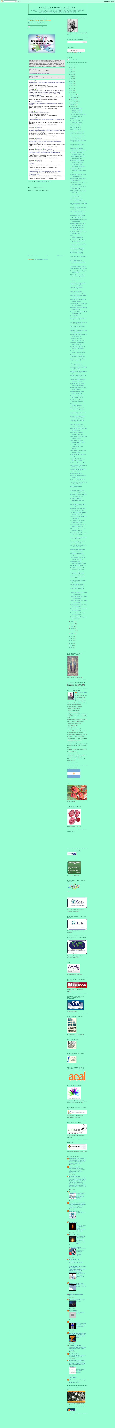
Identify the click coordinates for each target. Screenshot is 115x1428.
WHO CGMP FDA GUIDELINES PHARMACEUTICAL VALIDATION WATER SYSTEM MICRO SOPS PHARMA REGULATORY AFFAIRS (77, 1269)
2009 (70, 648)
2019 (70, 83)
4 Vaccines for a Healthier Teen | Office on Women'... (78, 187)
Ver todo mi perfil (73, 763)
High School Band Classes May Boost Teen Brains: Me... (78, 509)
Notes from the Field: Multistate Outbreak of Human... (78, 141)
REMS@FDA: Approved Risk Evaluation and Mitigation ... (78, 275)
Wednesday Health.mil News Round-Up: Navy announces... (78, 491)
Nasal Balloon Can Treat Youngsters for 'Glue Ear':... (77, 339)
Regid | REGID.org (74, 315)
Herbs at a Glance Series (76, 473)
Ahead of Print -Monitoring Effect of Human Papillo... (78, 437)
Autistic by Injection (74, 1322)
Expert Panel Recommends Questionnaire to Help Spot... (78, 355)
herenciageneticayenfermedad (76, 1203)
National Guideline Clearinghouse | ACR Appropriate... (78, 593)
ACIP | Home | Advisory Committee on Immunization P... (78, 170)
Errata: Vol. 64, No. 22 (75, 127)
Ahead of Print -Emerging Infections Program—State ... (77, 441)
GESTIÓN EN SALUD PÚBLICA (77, 1159)
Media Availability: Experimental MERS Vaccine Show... (78, 466)
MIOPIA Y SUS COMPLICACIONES (81, 1285)
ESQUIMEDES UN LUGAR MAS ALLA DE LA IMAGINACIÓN (77, 1333)
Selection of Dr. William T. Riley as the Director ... (78, 245)
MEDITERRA (72, 1377)
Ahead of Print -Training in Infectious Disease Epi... (76, 433)
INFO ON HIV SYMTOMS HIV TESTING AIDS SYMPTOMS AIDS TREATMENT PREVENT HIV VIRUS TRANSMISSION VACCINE (77, 1363)
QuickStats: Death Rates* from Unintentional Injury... (77, 121)
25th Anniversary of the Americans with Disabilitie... (77, 165)
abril (72, 626)
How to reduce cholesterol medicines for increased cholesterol (80, 1370)
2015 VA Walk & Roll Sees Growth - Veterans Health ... (77, 253)
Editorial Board (32, 73)
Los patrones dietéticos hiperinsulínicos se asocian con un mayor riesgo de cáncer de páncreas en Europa (77, 1206)
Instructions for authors (41, 73)
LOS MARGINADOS (74, 1176)
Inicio (47, 256)
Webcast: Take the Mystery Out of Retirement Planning (78, 483)
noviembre (73, 97)
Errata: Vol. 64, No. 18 (75, 129)
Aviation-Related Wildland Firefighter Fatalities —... (77, 153)
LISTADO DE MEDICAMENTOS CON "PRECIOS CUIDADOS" (77, 1356)
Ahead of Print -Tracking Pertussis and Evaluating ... (78, 429)
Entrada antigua (61, 256)
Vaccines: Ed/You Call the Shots (78, 266)
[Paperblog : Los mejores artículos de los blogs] (71, 855)
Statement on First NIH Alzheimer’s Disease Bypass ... (78, 562)
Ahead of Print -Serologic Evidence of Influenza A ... (77, 288)
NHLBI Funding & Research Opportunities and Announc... (78, 568)
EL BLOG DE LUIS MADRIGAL (74, 1260)
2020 (70, 81)
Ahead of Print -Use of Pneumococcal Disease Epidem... (76, 446)
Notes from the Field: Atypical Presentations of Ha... (77, 137)
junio (72, 621)
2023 (70, 74)
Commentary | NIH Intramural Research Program (77, 577)
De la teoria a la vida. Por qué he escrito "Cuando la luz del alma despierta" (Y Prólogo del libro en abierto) (80, 1239)
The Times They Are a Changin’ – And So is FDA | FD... (78, 546)
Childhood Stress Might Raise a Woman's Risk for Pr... (78, 359)
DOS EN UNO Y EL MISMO (76, 1262)
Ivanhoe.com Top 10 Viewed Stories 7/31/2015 (77, 196)
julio (72, 106)
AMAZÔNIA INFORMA (75, 1345)
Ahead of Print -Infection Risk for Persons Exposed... (78, 296)
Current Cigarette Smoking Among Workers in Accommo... (78, 149)
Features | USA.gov (75, 118)
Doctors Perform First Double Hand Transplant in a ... (77, 392)
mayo (72, 624)
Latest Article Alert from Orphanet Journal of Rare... (78, 271)
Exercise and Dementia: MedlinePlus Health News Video (77, 500)
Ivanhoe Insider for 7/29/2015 (77, 480)
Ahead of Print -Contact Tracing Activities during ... (78, 300)
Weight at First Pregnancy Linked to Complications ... (78, 388)
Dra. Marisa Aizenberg (75, 1247)
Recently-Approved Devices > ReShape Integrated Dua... (77, 417)
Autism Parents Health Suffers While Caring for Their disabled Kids (81, 1325)
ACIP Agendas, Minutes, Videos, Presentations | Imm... (78, 175)
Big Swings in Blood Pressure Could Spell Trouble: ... (77, 364)
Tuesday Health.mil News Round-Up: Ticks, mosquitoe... (78, 581)
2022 (70, 76)
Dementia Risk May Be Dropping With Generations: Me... (78, 495)
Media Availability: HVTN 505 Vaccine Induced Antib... (77, 212)
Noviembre (71, 1296)
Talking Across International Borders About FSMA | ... (77, 236)
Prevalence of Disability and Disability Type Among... (77, 161)
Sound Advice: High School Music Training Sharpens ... (77, 573)
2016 (70, 90)
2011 (70, 643)
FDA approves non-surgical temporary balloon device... (77, 554)
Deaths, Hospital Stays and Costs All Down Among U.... (78, 376)
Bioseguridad (72, 1192)
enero (72, 633)
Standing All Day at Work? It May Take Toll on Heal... (78, 368)
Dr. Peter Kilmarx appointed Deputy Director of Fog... (77, 249)
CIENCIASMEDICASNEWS (57, 7)
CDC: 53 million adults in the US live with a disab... (78, 208)
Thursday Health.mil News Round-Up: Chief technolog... (78, 304)
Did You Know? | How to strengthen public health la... (77, 200)
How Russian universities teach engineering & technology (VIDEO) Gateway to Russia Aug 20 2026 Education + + (77, 1170)
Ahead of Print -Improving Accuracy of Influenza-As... (77, 425)
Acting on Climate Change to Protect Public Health (77, 459)
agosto (72, 104)
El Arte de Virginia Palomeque (77, 1299)
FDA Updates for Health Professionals (76, 487)
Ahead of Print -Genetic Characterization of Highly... (77, 292)
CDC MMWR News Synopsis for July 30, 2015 (78, 191)
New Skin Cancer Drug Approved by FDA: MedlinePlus (78, 513)
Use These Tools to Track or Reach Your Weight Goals (78, 312)
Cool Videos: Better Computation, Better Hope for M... (78, 232)
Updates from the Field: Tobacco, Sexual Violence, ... (78, 179)
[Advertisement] (41, 242)
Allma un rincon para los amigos (77, 1380)
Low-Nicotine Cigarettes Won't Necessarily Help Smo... (77, 542)
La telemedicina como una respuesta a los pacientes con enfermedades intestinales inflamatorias (81, 1252)
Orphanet (40, 77)
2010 (70, 645)
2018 (70, 86)
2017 (70, 88)
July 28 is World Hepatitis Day (77, 565)
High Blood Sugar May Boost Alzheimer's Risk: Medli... (77, 347)
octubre (73, 99)
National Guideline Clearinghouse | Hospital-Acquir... (78, 617)
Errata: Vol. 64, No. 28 (75, 125)
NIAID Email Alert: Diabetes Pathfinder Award (77, 421)
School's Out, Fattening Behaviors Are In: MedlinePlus (78, 538)
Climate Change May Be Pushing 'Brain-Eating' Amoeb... (78, 533)
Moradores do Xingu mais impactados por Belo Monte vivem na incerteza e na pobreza (77, 1348)
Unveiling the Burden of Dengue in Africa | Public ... (78, 476)
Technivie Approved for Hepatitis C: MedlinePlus (78, 517)
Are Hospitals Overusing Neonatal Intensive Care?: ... (78, 335)
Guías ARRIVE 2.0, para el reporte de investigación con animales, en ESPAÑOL (80, 1196)
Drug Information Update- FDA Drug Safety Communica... (77, 224)
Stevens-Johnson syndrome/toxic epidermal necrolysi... (78, 319)
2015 (70, 93)
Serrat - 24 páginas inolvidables (80, 1312)
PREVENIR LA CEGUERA (76, 1283)
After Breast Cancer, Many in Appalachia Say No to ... (77, 343)
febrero (72, 631)
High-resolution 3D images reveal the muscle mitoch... (78, 220)
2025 (70, 69)
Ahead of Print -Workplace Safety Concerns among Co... (78, 284)
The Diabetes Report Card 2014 (78, 463)
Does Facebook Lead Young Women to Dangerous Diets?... (78, 351)
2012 (70, 641)
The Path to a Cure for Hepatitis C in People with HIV (78, 470)
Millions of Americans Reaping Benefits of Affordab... (78, 380)
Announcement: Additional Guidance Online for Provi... (77, 132)
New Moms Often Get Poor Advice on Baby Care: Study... (78, 323)
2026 (70, 67)
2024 (70, 72)
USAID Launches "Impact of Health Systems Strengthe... (77, 408)
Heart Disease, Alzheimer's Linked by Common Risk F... (78, 372)
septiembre (73, 102)
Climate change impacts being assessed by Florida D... (77, 550)
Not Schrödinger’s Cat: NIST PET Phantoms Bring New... (78, 558)
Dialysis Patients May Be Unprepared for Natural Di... (77, 400)
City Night (78, 1301)
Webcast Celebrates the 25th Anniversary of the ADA (77, 589)
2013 (70, 638)
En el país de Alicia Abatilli (76, 1294)
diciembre (73, 95)
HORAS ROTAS (73, 1222)
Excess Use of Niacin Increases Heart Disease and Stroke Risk (80, 1276)
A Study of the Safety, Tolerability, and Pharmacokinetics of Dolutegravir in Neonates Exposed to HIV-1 (77, 1161)
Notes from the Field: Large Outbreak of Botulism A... (77, 145)
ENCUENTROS (73, 1311)
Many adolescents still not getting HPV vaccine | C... (78, 204)
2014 (70, 636)
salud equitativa (82, 692)
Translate (79, 52)
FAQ (48, 73)
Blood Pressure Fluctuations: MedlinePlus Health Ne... (77, 396)
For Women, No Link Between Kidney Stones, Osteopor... (77, 384)
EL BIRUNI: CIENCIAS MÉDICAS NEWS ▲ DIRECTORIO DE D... (76, 110)
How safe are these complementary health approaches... (78, 308)
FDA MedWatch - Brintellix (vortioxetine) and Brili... (77, 228)
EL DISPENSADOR (74, 1167)
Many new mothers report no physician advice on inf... (77, 585)
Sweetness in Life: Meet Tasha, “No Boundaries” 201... (77, 240)
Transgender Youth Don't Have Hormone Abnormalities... (77, 525)
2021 (70, 79)
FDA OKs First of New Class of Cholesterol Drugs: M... (77, 529)
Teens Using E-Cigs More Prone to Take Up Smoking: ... (78, 331)
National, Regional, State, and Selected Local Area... (77, 157)
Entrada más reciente (33, 256)
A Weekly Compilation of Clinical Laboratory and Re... (78, 183)
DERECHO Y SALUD (74, 1211)
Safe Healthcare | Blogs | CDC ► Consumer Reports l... (78, 413)
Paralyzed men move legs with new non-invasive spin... (77, 216)
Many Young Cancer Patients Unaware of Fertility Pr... (77, 327)
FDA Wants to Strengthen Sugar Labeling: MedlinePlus (78, 505)
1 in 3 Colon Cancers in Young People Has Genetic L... (77, 521)
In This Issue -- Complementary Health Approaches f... (77, 404)
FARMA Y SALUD (74, 1354)
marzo (72, 628)
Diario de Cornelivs (74, 1235)
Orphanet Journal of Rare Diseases (36, 23)
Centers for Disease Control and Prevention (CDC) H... (78, 115)
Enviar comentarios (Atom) (41, 259)
